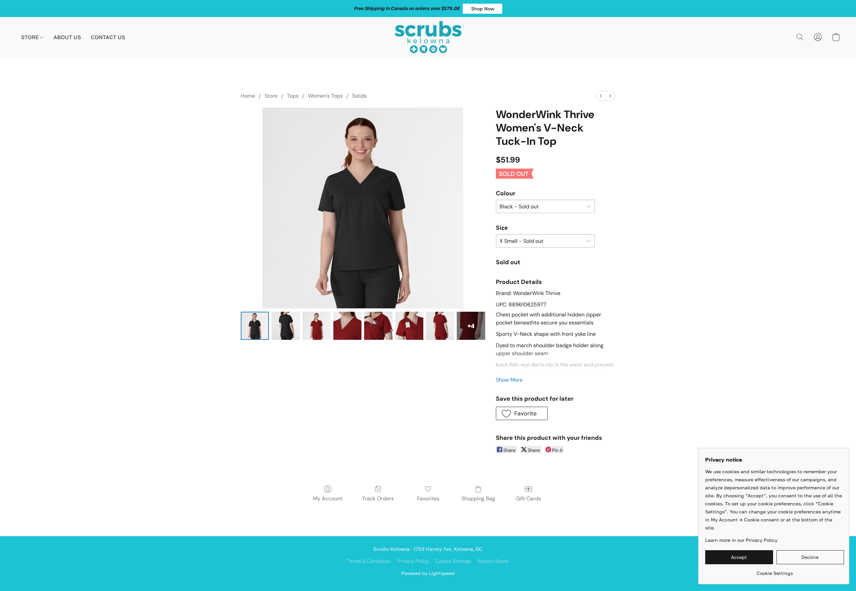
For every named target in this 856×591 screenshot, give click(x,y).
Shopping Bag (478, 498)
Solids (359, 95)
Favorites (428, 498)
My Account (327, 498)
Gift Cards (528, 498)
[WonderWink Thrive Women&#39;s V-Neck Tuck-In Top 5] (409, 326)
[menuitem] (601, 96)
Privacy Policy (413, 561)
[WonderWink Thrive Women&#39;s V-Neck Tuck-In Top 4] (378, 326)
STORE (30, 37)
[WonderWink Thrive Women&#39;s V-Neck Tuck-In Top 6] (440, 326)
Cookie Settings (453, 561)
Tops (293, 95)
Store (271, 95)
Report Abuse (493, 561)
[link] (774, 570)
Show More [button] (509, 379)
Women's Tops (325, 95)
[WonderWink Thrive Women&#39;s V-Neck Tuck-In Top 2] (317, 326)
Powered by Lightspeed (428, 573)
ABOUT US (67, 37)
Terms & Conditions (369, 561)
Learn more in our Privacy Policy (741, 540)
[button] (482, 9)
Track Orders (378, 498)
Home (248, 95)
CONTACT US (108, 37)
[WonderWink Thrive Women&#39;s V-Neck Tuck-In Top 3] (347, 326)
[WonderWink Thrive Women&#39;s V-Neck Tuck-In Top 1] (286, 326)
